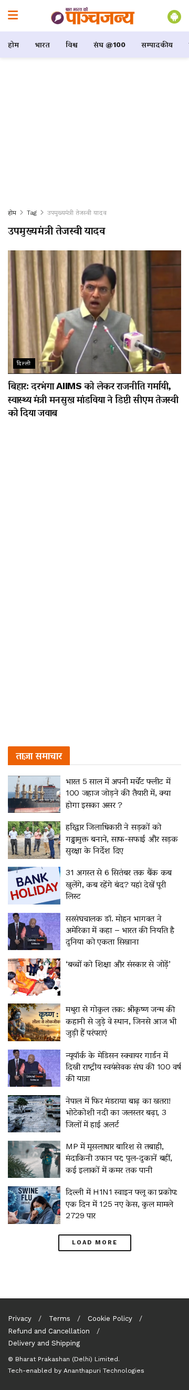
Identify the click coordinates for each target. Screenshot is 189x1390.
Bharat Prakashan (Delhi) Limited (66, 1359)
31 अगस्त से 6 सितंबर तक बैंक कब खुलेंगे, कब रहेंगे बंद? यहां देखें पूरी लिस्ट (119, 884)
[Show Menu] (13, 15)
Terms (59, 1318)
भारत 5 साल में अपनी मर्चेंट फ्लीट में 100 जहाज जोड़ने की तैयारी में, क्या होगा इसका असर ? (118, 793)
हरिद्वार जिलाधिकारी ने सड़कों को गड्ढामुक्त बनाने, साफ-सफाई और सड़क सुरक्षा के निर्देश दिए (122, 838)
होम (13, 44)
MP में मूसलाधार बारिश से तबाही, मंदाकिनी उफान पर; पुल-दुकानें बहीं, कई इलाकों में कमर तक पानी (119, 1158)
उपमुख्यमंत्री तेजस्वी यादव (77, 212)
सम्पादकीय (157, 44)
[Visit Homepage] (93, 15)
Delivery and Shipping (44, 1343)
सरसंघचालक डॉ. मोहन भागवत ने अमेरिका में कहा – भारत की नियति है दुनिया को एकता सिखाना (120, 930)
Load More (95, 1242)
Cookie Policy (110, 1318)
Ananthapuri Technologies (104, 1370)
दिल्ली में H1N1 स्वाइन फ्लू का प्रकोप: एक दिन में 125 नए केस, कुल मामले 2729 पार (121, 1203)
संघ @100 (109, 44)
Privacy (20, 1318)
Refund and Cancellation (49, 1331)
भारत (42, 44)
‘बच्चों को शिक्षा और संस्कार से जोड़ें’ (118, 964)
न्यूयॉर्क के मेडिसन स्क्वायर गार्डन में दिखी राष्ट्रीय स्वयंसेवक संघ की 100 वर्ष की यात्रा (123, 1067)
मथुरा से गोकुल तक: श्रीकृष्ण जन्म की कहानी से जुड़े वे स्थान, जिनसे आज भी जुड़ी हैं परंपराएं (121, 1021)
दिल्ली (24, 363)
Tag (32, 212)
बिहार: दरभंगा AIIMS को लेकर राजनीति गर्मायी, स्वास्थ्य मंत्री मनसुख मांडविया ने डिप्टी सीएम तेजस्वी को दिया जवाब (93, 398)
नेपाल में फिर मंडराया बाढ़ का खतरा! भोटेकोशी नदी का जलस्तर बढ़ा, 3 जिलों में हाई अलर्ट (118, 1112)
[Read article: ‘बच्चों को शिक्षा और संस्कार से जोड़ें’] (34, 977)
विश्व (72, 44)
